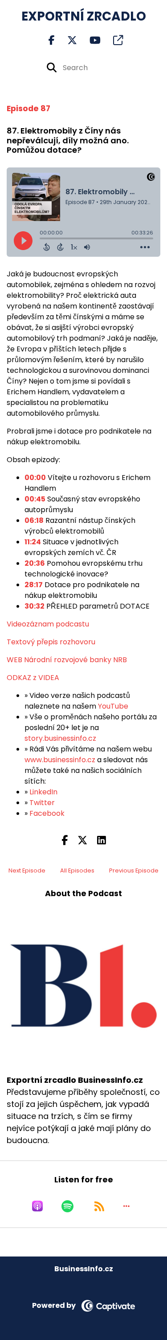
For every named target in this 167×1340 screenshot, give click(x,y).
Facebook (47, 813)
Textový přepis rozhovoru (51, 642)
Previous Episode (134, 870)
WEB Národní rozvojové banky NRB (67, 660)
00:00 (35, 477)
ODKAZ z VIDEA (33, 677)
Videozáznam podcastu (48, 624)
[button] (126, 1206)
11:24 (32, 542)
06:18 (34, 520)
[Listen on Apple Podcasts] (37, 1206)
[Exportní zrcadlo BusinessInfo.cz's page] (112, 40)
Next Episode (26, 870)
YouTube (113, 706)
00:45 (34, 499)
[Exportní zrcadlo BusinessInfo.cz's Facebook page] (52, 40)
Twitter (42, 802)
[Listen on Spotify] (67, 1206)
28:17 (33, 585)
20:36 (34, 563)
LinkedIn (43, 792)
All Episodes (77, 870)
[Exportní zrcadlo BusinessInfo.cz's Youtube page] (90, 40)
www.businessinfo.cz (59, 760)
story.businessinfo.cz (60, 738)
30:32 (34, 606)
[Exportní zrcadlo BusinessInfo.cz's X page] (67, 40)
